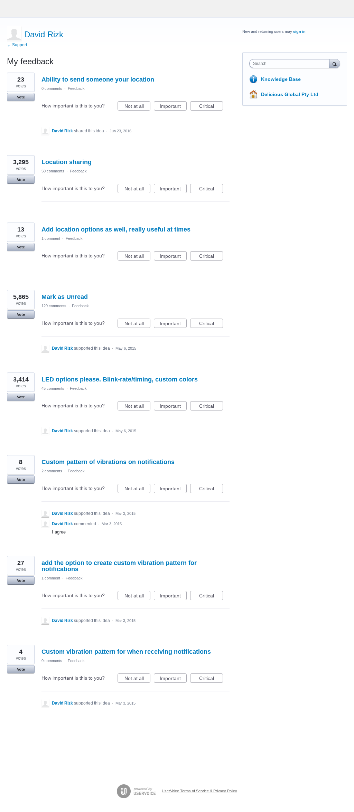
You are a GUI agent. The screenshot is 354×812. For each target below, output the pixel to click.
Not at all (137, 107)
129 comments (53, 306)
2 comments (51, 471)
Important (173, 107)
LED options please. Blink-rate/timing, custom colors (119, 379)
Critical (211, 107)
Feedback (76, 88)
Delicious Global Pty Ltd (289, 94)
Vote (21, 97)
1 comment (50, 238)
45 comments (52, 388)
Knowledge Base (281, 79)
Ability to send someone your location (97, 79)
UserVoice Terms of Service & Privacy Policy (199, 791)
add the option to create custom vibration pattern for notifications (119, 566)
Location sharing (66, 162)
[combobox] (291, 63)
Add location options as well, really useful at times (115, 229)
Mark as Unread (64, 296)
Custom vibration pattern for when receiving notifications (126, 651)
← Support (17, 45)
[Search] (334, 63)
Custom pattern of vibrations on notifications (108, 462)
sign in (299, 31)
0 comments (51, 88)
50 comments (52, 171)
